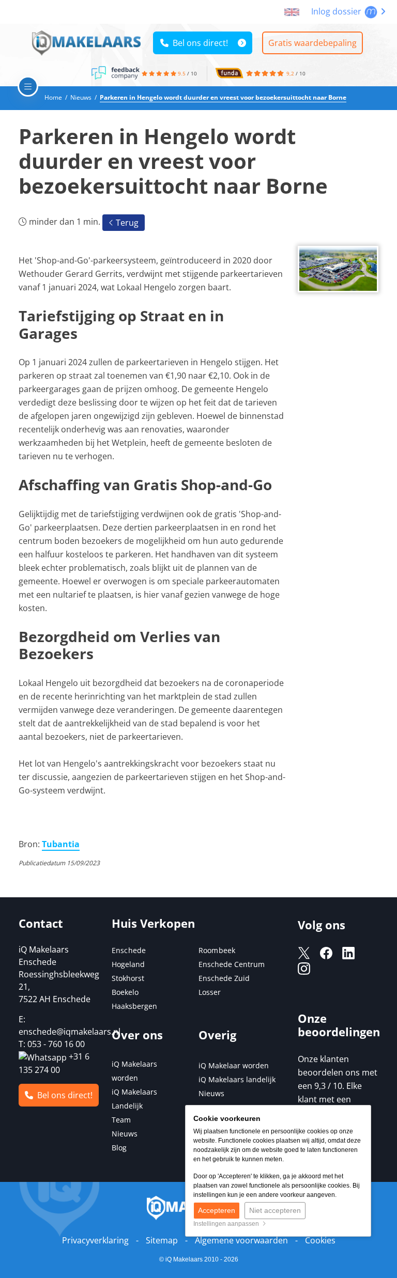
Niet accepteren (275, 1210)
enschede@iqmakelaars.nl (69, 1031)
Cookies (320, 1240)
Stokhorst (128, 978)
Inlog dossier (337, 11)
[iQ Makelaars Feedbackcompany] (116, 72)
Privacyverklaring (95, 1240)
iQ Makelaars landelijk (237, 1079)
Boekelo (125, 992)
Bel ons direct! (198, 43)
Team (121, 1120)
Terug (126, 222)
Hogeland (128, 964)
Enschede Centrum (231, 964)
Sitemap (162, 1240)
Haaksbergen (134, 1006)
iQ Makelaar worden (233, 1065)
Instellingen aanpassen (227, 1223)
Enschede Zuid (224, 978)
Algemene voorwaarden (241, 1240)
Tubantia (61, 844)
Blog (119, 1147)
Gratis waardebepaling (312, 43)
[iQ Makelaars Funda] (229, 72)
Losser (209, 992)
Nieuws (125, 1134)
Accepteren (216, 1210)
